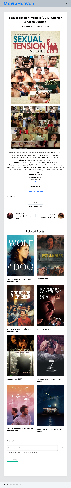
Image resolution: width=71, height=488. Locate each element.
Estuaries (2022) (43, 279)
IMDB (35, 182)
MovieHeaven (19, 3)
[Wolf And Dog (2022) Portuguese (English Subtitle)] (20, 255)
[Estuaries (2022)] (50, 255)
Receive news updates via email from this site (23, 452)
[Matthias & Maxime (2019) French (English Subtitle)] (20, 305)
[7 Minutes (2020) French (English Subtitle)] (50, 355)
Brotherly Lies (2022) (45, 329)
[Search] (63, 3)
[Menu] (66, 3)
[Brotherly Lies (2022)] (50, 305)
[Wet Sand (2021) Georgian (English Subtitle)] (50, 405)
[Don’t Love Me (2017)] (20, 355)
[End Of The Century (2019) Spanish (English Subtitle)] (20, 405)
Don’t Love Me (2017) (14, 379)
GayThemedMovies (29, 26)
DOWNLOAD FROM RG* (35, 191)
